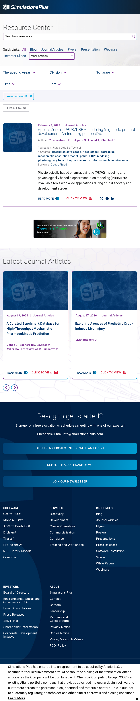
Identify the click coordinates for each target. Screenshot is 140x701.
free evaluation (45, 425)
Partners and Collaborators (59, 619)
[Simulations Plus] (25, 7)
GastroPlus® (12, 514)
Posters (101, 532)
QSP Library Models (17, 551)
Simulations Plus (61, 592)
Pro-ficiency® (12, 545)
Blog (33, 49)
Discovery (57, 514)
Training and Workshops (67, 545)
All (24, 49)
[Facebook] (107, 198)
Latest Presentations (17, 608)
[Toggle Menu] (132, 7)
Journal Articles (52, 49)
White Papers (105, 563)
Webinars (111, 49)
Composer (10, 557)
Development (59, 520)
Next (14, 387)
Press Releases (106, 545)
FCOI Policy (58, 645)
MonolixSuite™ (13, 520)
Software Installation (110, 551)
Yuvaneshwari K (17, 96)
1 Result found (16, 108)
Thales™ (8, 538)
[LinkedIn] (112, 198)
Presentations (105, 538)
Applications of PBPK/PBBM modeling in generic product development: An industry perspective (86, 131)
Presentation (90, 49)
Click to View (76, 198)
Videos (100, 557)
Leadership (57, 611)
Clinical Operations (62, 526)
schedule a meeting (75, 425)
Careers (55, 605)
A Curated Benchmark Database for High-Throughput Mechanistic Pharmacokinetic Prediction (33, 329)
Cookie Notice (59, 633)
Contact (55, 598)
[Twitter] (101, 198)
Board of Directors (16, 592)
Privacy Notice (60, 627)
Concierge (57, 538)
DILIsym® (10, 532)
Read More (46, 198)
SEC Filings (11, 621)
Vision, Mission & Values (66, 639)
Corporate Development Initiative (20, 634)
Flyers (72, 49)
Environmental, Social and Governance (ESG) (21, 600)
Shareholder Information (20, 627)
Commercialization (62, 532)
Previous (6, 387)
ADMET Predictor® (16, 526)
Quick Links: (11, 49)
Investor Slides (15, 56)
